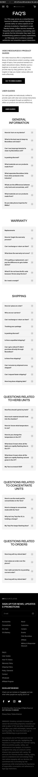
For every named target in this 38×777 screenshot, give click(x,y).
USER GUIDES (10, 109)
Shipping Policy (7, 667)
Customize (24, 625)
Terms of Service (17, 714)
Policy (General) (7, 670)
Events (23, 632)
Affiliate (23, 640)
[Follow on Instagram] (14, 701)
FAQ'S (4, 652)
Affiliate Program (8, 681)
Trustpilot (23, 692)
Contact (5, 674)
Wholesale (5, 678)
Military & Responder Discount (28, 644)
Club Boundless (26, 636)
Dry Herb (5, 629)
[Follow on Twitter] (8, 701)
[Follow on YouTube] (19, 701)
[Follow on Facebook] (3, 701)
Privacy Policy (6, 714)
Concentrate (6, 625)
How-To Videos (7, 660)
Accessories (6, 621)
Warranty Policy (7, 663)
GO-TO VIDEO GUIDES (13, 81)
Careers (23, 629)
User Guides (6, 656)
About (23, 621)
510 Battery (6, 632)
